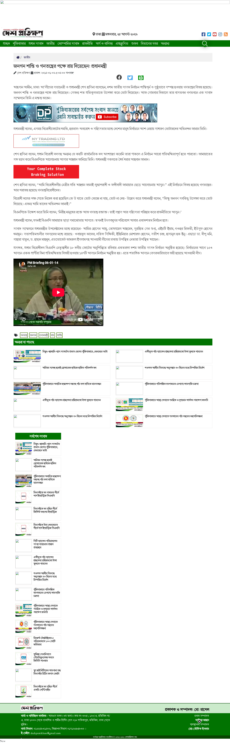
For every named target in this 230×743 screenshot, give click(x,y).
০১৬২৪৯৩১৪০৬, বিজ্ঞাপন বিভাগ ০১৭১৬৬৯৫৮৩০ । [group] (53, 729)
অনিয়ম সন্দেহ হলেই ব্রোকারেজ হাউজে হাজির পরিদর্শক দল (69, 367)
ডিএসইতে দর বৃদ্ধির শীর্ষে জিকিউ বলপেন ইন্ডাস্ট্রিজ (45, 510)
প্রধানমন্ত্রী (43, 335)
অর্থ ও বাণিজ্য (104, 43)
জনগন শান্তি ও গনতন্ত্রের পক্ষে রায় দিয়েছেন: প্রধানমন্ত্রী (60, 66)
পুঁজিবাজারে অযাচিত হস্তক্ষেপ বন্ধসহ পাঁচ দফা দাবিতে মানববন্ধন (72, 384)
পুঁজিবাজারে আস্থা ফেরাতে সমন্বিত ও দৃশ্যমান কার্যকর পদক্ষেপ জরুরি (176, 400)
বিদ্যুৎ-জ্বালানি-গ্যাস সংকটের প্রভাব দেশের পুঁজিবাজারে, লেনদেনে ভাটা (75, 351)
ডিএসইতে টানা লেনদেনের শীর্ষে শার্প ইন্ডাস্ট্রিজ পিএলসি (47, 526)
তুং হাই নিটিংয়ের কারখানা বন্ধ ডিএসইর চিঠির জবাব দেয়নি (47, 672)
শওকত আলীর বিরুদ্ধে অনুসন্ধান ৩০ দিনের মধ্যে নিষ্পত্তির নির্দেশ (72, 416)
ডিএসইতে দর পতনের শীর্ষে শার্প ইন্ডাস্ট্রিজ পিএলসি (46, 494)
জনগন (33, 335)
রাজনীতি (87, 43)
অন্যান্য (165, 43)
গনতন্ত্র (24, 335)
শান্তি (59, 335)
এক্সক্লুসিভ (122, 43)
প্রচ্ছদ (6, 43)
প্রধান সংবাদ (36, 43)
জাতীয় (50, 43)
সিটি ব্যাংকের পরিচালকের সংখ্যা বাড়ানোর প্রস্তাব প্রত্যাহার (45, 544)
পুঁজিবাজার (19, 43)
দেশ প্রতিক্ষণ (23, 73)
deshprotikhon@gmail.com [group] (41, 733)
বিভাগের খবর (149, 43)
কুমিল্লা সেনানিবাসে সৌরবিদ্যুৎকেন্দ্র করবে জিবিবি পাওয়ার (44, 657)
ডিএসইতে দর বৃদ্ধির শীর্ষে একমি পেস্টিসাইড (45, 688)
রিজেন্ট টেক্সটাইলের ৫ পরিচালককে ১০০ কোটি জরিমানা (44, 641)
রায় (52, 335)
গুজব (134, 43)
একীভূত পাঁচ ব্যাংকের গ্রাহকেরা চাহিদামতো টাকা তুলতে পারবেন (72, 400)
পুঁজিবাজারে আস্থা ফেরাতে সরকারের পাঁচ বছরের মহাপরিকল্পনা (174, 416)
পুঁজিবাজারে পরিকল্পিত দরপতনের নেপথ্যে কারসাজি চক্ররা (172, 384)
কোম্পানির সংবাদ (68, 43)
